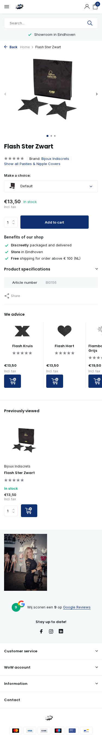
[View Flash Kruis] (22, 333)
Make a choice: (17, 175)
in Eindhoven (27, 252)
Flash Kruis (22, 346)
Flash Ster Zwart (19, 473)
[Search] (90, 23)
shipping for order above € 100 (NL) (46, 258)
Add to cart (54, 222)
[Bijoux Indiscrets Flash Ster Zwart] (25, 442)
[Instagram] (51, 631)
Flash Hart (64, 346)
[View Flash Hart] (64, 333)
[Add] (12, 381)
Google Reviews (77, 607)
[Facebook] (41, 631)
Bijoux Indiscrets (55, 158)
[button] (47, 136)
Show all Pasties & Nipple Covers (32, 164)
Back (13, 47)
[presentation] (5, 94)
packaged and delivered (41, 245)
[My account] (86, 7)
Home (25, 47)
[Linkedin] (61, 631)
